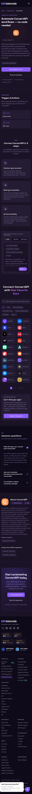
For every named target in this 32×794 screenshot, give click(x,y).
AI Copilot (22, 680)
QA (2, 714)
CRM (8, 307)
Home (3, 11)
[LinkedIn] (6, 628)
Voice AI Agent (22, 760)
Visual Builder (22, 662)
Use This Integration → (16, 114)
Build (21, 269)
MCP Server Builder (7, 669)
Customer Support (6, 698)
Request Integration (7, 770)
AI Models (6, 314)
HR (2, 696)
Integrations (10, 11)
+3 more (8, 255)
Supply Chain (5, 706)
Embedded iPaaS (7, 677)
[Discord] (14, 628)
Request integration (16, 416)
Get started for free (16, 69)
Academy (4, 733)
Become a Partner (23, 722)
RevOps (3, 712)
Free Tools (4, 730)
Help (28, 503)
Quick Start (4, 722)
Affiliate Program (23, 725)
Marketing (4, 685)
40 (20, 388)
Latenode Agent (7, 662)
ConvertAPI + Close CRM (9, 551)
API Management (6, 674)
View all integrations (16, 600)
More (13, 314)
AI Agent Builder (6, 666)
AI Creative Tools (7, 311)
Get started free (17, 595)
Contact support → (22, 439)
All (3, 307)
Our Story (4, 744)
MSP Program (22, 728)
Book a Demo (5, 765)
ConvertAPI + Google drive (9, 555)
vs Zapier (20, 738)
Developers (4, 709)
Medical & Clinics (6, 693)
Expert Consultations (7, 773)
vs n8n (20, 744)
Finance (3, 704)
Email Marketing (18, 307)
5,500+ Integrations (23, 675)
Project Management (21, 311)
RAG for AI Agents (6, 671)
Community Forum (6, 736)
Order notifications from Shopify (14, 252)
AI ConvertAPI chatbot (11, 245)
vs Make (20, 741)
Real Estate (4, 691)
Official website (17, 503)
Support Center (6, 768)
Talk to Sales (5, 762)
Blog (2, 728)
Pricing (3, 746)
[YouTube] (10, 628)
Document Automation (9, 63)
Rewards (4, 749)
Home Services (5, 688)
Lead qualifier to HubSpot (12, 249)
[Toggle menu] (29, 3)
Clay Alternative (22, 746)
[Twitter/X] (2, 628)
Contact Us (4, 760)
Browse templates (16, 75)
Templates (21, 677)
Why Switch (21, 736)
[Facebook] (17, 628)
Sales (3, 701)
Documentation (6, 725)
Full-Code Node (22, 670)
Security (3, 752)
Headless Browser (23, 672)
